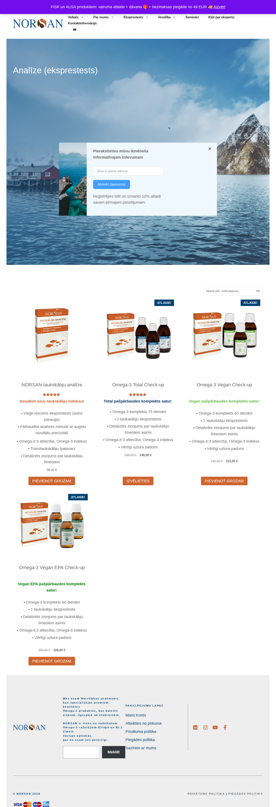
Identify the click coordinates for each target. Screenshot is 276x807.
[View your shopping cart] (74, 29)
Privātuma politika (206, 793)
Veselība (164, 17)
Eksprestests (133, 17)
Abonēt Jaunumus (111, 184)
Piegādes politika (245, 793)
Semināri (192, 17)
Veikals (73, 17)
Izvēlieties (138, 481)
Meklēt (114, 752)
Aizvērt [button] (219, 7)
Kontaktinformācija (82, 23)
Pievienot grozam (51, 481)
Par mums (101, 17)
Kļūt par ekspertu (221, 17)
